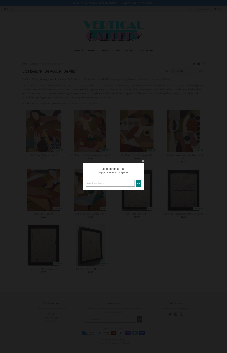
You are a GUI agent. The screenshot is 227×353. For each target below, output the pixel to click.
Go (138, 183)
